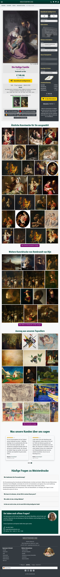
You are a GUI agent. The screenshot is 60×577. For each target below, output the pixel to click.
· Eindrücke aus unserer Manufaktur (29, 555)
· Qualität (23, 553)
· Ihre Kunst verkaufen (26, 551)
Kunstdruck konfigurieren (21, 81)
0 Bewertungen (23, 117)
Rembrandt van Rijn (21, 5)
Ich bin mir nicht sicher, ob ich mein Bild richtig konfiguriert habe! (22, 504)
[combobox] (49, 21)
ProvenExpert (14, 456)
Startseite (3, 5)
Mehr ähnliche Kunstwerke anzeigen (30, 245)
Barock (14, 5)
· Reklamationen (5, 558)
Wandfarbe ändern (12, 114)
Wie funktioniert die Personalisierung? (14, 477)
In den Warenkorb (50, 99)
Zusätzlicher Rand (44, 19)
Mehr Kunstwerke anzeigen (30, 424)
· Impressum (5, 551)
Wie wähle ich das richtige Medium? (14, 499)
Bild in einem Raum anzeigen (28, 114)
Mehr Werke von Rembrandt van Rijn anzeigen (30, 324)
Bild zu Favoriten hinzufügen (28, 111)
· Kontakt (4, 550)
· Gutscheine (24, 557)
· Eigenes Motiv (25, 550)
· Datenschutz (5, 555)
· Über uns (4, 560)
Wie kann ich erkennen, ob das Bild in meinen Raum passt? (20, 494)
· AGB (3, 553)
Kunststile (9, 5)
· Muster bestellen (25, 558)
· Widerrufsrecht (5, 557)
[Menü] (1, 1)
